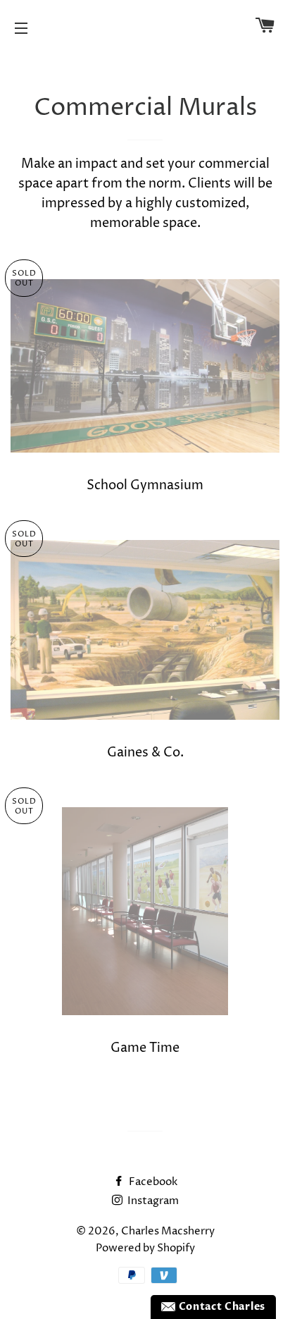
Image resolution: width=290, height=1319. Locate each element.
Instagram (152, 1201)
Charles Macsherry (168, 1231)
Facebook (152, 1181)
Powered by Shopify (145, 1248)
